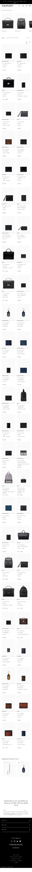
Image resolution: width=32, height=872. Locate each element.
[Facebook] (11, 841)
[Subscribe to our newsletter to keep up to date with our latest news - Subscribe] (26, 810)
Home (3, 37)
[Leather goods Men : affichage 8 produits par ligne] (29, 42)
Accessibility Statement (16, 860)
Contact (4, 829)
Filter (28, 37)
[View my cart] (23, 5)
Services (4, 825)
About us (4, 820)
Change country (16, 847)
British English (16, 844)
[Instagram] (14, 841)
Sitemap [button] (16, 862)
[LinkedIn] (17, 841)
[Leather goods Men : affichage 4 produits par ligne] (26, 42)
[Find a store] (26, 5)
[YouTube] (20, 841)
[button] (19, 5)
